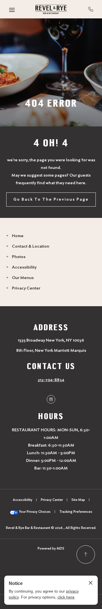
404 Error (51, 103)
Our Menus (23, 278)
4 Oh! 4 (51, 143)
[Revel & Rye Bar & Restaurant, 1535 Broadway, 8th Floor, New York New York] (51, 9)
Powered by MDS (51, 548)
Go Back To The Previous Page (51, 199)
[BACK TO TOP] (85, 554)
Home (18, 236)
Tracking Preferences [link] (75, 511)
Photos (19, 257)
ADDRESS (51, 327)
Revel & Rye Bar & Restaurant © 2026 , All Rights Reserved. (51, 527)
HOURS (51, 416)
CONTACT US (51, 366)
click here (66, 597)
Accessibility (24, 267)
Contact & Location (30, 246)
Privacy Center (26, 288)
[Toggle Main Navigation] (11, 10)
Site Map (78, 499)
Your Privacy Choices (34, 511)
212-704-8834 (91, 9)
